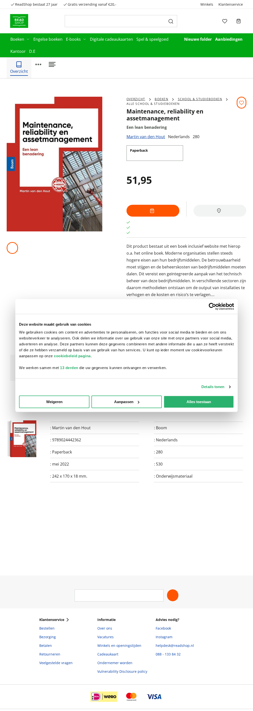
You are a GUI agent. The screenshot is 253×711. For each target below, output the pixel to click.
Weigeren (54, 402)
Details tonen (212, 387)
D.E (32, 51)
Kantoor (18, 51)
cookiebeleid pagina (72, 356)
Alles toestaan (199, 402)
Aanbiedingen (229, 39)
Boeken (17, 39)
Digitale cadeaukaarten (111, 39)
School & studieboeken (200, 99)
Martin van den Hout (145, 136)
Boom (161, 427)
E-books (73, 39)
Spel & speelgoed (152, 39)
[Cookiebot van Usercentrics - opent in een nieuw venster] (212, 306)
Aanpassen (123, 402)
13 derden (69, 368)
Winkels (206, 4)
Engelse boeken (48, 39)
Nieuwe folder (198, 39)
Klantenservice (230, 4)
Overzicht (135, 99)
